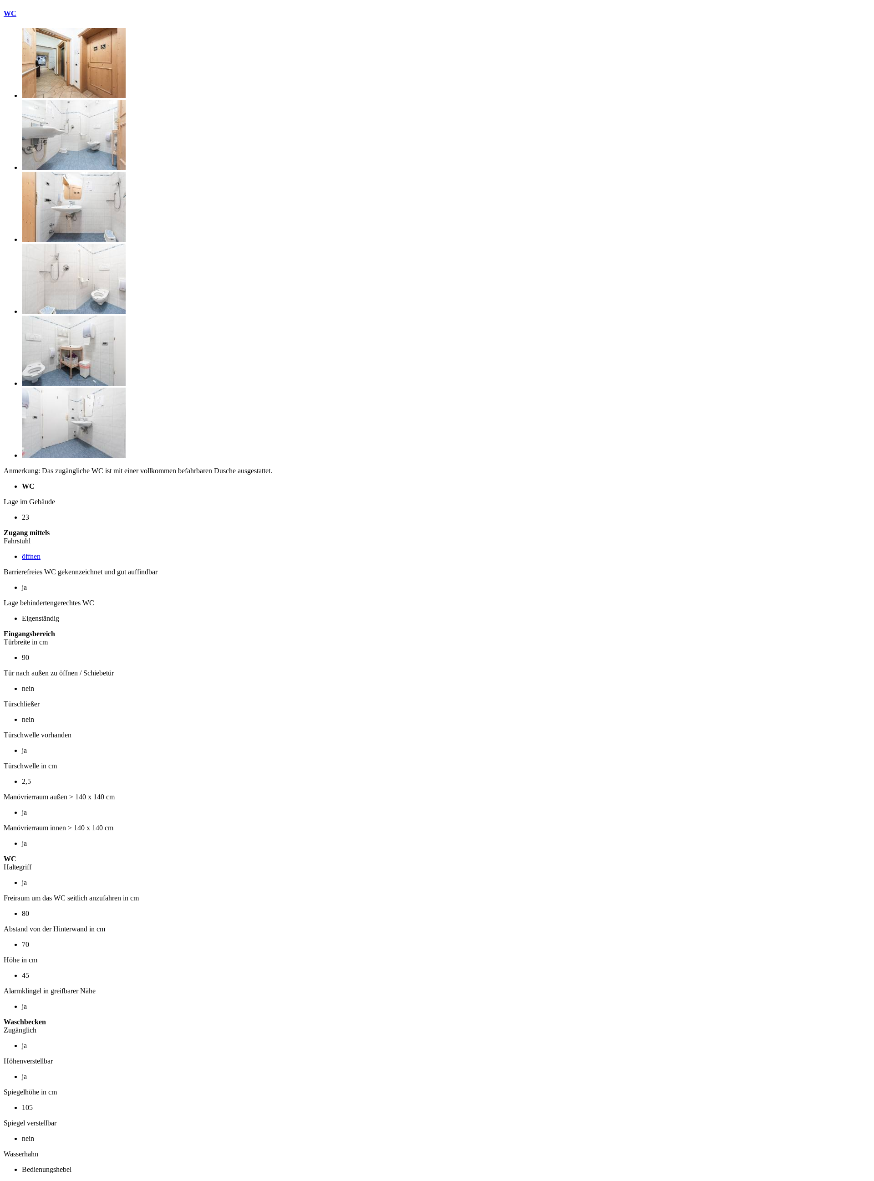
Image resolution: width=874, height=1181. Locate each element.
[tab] (437, 14)
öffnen (31, 556)
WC (10, 13)
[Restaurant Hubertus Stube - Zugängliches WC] (74, 95)
